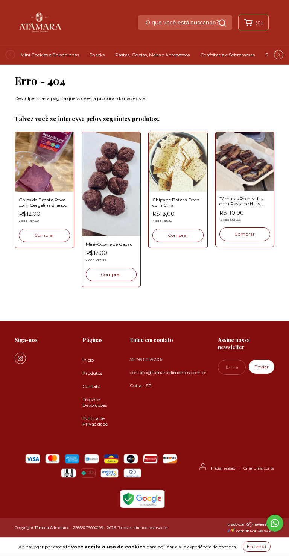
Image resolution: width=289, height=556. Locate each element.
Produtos (92, 373)
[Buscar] (222, 23)
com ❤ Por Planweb (254, 531)
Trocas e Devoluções (94, 402)
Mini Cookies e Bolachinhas (50, 55)
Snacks (97, 55)
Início (88, 360)
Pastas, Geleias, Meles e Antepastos (152, 55)
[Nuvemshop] (250, 525)
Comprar (44, 235)
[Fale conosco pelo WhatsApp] (274, 523)
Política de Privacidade (95, 421)
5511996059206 (146, 359)
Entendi (256, 546)
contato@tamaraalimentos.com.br (168, 372)
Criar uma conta (258, 468)
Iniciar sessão (223, 468)
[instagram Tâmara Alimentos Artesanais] (20, 358)
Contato (91, 386)
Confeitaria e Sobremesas (227, 55)
